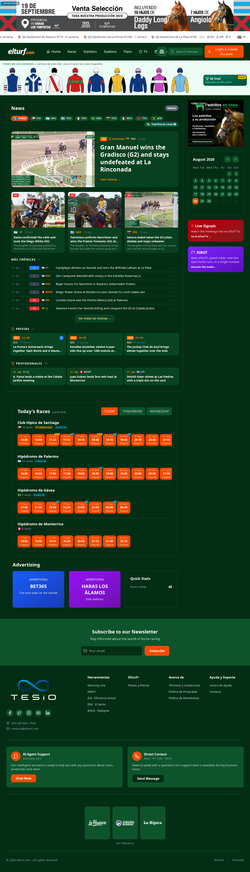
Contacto (215, 692)
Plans (128, 51)
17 (195, 194)
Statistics (90, 51)
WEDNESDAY (159, 411)
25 (202, 201)
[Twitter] (19, 712)
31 (195, 208)
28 (222, 201)
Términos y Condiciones (184, 685)
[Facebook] (9, 712)
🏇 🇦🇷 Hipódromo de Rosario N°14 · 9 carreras (47, 37)
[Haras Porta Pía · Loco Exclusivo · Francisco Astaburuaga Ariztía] (159, 80)
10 (195, 187)
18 (202, 194)
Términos (219, 860)
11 (202, 187)
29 (229, 201)
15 (229, 187)
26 (209, 201)
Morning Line (96, 685)
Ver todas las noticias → (94, 318)
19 (209, 194)
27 (215, 201)
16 (236, 187)
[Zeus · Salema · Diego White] (12, 80)
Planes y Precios (138, 685)
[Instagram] (28, 712)
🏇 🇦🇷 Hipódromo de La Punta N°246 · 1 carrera (114, 37)
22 (229, 194)
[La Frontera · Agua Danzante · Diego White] (33, 80)
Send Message (148, 778)
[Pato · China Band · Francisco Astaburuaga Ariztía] (117, 80)
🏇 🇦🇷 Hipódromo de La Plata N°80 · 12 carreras (181, 37)
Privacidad (238, 860)
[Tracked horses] (162, 51)
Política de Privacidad (183, 692)
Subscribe (157, 651)
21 (222, 194)
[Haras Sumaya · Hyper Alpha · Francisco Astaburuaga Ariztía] (75, 80)
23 (236, 194)
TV (145, 51)
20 (215, 194)
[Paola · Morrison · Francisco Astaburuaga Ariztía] (96, 80)
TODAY (109, 411)
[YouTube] (38, 712)
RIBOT (92, 692)
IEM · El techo (97, 704)
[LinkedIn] (47, 712)
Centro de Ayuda (220, 685)
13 (215, 187)
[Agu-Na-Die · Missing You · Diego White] (54, 80)
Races (72, 51)
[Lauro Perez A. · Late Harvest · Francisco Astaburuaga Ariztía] (138, 80)
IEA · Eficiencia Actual (102, 698)
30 (236, 201)
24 (195, 201)
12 (209, 187)
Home (55, 51)
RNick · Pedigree (98, 711)
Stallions (110, 51)
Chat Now (23, 778)
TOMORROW (132, 411)
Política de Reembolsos (184, 698)
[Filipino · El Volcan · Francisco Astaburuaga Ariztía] (180, 80)
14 (222, 187)
